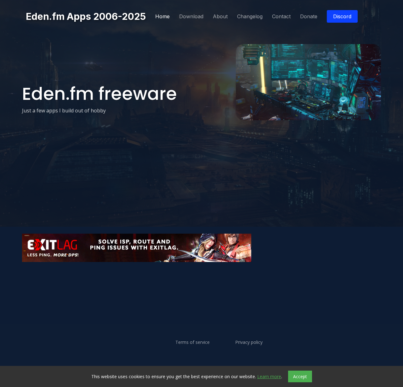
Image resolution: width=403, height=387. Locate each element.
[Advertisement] (201, 280)
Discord (342, 16)
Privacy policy (249, 342)
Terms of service (192, 342)
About (220, 16)
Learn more (269, 376)
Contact (281, 16)
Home (162, 16)
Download (191, 16)
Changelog (250, 16)
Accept (300, 376)
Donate (308, 16)
